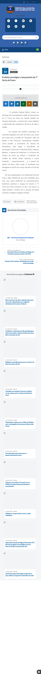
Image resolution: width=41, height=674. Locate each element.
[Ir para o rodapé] (16, 31)
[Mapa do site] (16, 26)
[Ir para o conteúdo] (29, 26)
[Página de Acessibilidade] (23, 26)
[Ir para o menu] (7, 31)
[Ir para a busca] (12, 31)
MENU (6, 49)
